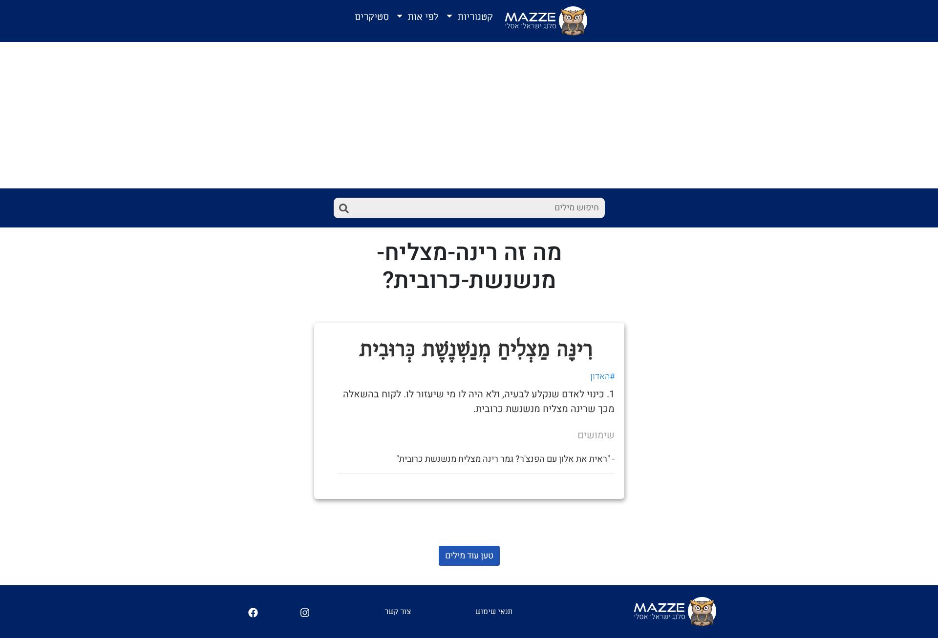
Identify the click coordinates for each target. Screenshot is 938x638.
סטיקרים (372, 17)
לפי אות (422, 17)
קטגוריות (474, 17)
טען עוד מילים (469, 555)
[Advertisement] (469, 115)
